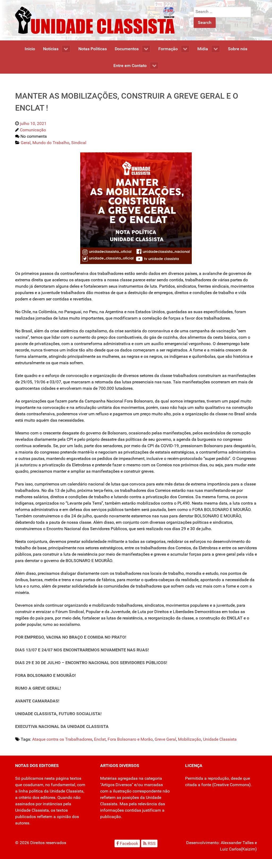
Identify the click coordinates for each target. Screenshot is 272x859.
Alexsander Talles (237, 842)
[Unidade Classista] (95, 19)
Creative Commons (231, 784)
